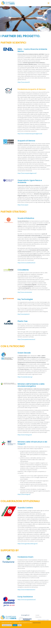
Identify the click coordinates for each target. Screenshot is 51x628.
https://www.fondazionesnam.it (26, 589)
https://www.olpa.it (23, 205)
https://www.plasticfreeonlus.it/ (26, 339)
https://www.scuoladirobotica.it (26, 263)
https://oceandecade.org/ (25, 377)
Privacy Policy (38, 617)
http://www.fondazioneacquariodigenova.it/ (30, 133)
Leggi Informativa (37, 622)
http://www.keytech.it (23, 314)
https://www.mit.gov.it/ (24, 494)
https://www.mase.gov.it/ (25, 435)
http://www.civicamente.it (25, 292)
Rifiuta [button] (19, 625)
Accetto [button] (15, 625)
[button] (48, 3)
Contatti (37, 615)
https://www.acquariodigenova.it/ (27, 173)
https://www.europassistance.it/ (27, 599)
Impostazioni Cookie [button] (7, 625)
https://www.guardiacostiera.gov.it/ (28, 543)
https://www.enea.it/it (24, 82)
